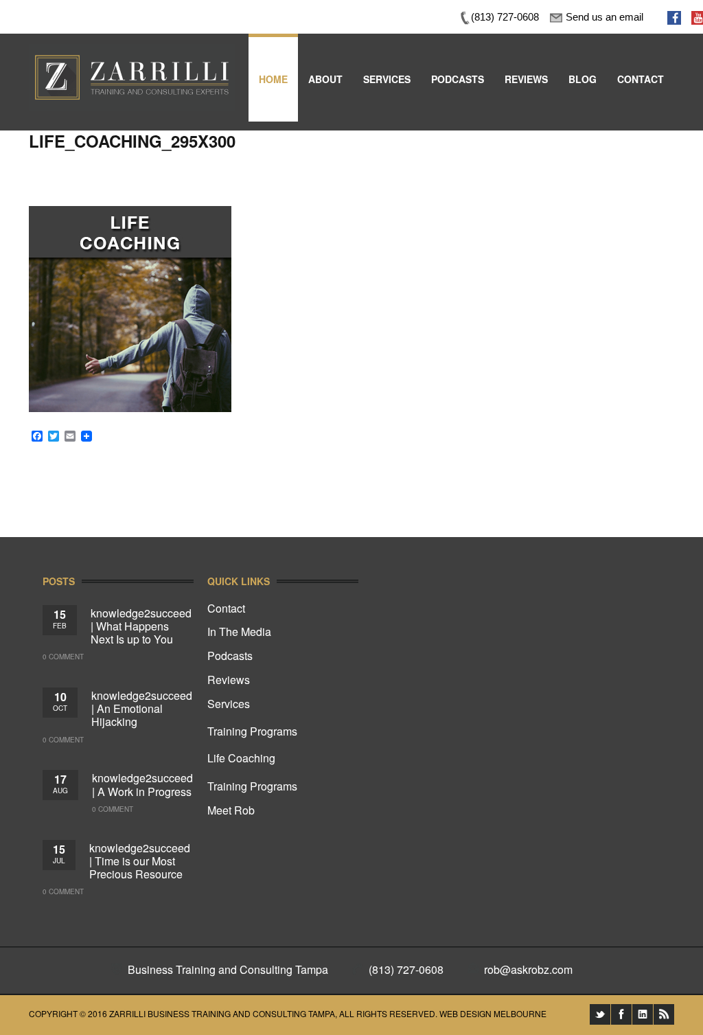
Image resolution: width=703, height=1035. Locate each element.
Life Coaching (241, 758)
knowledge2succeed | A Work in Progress (142, 784)
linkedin (642, 1014)
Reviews (228, 679)
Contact (226, 608)
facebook (621, 1014)
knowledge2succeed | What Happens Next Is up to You (141, 626)
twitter (600, 1014)
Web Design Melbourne (492, 1013)
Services (228, 704)
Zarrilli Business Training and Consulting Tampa (222, 1013)
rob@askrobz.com (528, 969)
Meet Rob (231, 810)
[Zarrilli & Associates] (132, 53)
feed (664, 1014)
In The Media (239, 631)
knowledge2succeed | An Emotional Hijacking (141, 708)
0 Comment (63, 656)
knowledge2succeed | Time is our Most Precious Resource (139, 861)
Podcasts (230, 655)
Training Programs (252, 731)
